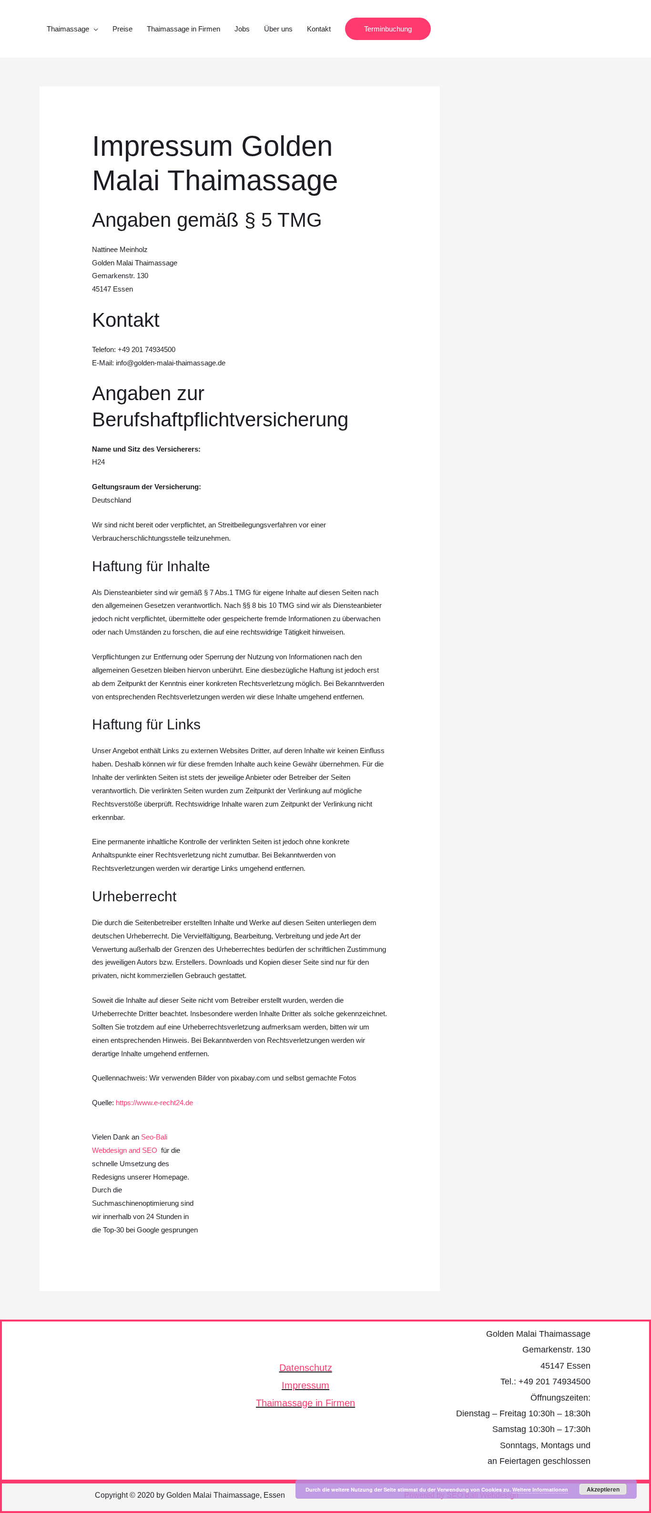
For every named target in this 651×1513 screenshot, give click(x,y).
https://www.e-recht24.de (154, 1103)
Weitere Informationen (540, 1489)
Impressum (305, 1385)
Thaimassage (68, 29)
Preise (122, 29)
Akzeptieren (603, 1489)
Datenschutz (305, 1367)
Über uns (278, 29)
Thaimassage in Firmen (183, 29)
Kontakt (319, 29)
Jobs (242, 29)
